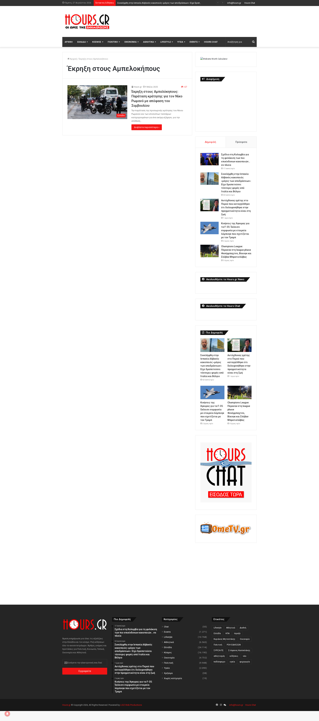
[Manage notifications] (7, 713)
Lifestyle (165, 42)
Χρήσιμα (168, 673)
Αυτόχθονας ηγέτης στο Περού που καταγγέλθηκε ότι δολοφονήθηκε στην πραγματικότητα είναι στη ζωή (236, 207)
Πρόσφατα (241, 142)
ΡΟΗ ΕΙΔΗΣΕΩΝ (234, 645)
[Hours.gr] (87, 21)
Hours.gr (138, 87)
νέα (244, 656)
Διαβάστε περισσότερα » (146, 127)
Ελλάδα (81, 42)
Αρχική (69, 42)
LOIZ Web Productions (131, 705)
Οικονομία (130, 42)
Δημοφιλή (210, 142)
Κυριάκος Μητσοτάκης (224, 639)
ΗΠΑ (227, 633)
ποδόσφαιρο (219, 662)
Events (194, 42)
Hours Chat (249, 3)
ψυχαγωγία (245, 662)
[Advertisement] (193, 21)
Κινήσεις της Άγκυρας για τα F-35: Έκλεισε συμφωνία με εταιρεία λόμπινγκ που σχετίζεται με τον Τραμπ (235, 230)
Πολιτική (113, 42)
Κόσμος (96, 42)
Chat (166, 626)
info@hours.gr (234, 3)
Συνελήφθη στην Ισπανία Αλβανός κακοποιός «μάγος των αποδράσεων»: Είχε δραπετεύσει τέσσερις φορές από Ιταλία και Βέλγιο (182, 3)
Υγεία (180, 42)
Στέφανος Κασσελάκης (239, 650)
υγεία (232, 662)
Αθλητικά (148, 42)
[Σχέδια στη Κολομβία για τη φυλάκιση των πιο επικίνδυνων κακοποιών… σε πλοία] (209, 159)
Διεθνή (243, 628)
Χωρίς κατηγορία (173, 678)
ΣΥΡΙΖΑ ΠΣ (219, 650)
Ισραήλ (237, 633)
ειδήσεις (234, 656)
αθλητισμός (219, 656)
